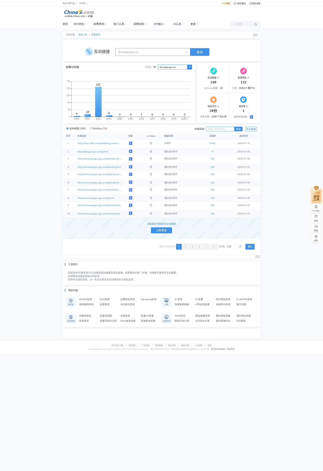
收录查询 (84, 320)
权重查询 (99, 24)
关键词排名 (85, 315)
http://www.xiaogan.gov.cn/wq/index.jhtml (99, 167)
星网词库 (139, 24)
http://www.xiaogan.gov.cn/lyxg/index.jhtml (100, 182)
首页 (65, 24)
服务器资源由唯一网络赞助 (223, 349)
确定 (250, 246)
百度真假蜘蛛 (182, 304)
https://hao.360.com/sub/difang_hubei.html (100, 143)
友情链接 (159, 345)
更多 (193, 24)
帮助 (210, 345)
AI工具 (177, 24)
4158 (212, 143)
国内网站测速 (223, 315)
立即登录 (161, 230)
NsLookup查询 (148, 299)
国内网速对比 (223, 320)
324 (212, 158)
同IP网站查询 (223, 299)
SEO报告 (241, 320)
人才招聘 (198, 345)
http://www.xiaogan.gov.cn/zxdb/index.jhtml (100, 174)
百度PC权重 (147, 315)
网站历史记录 (182, 320)
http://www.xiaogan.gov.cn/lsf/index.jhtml (99, 213)
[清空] (187, 52)
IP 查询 (178, 299)
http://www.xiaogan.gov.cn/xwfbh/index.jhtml (101, 189)
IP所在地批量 (202, 304)
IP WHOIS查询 (244, 299)
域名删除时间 (86, 304)
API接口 (158, 24)
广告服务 (146, 345)
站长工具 (82, 34)
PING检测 (180, 315)
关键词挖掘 (106, 315)
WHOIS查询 (85, 299)
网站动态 (172, 345)
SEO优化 (79, 24)
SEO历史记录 (202, 320)
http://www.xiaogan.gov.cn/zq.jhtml (96, 198)
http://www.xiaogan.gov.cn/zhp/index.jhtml (99, 158)
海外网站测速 (243, 315)
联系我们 (132, 345)
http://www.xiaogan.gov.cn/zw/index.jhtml (99, 205)
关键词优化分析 (108, 320)
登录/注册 (256, 3)
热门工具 (119, 24)
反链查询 (95, 34)
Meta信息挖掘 (128, 320)
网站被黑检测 (202, 315)
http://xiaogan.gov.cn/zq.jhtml (93, 151)
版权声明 (185, 345)
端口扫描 (241, 304)
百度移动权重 (148, 320)
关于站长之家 (117, 345)
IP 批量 (199, 299)
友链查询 (104, 304)
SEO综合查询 (127, 304)
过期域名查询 (127, 299)
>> (213, 246)
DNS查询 (105, 299)
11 (212, 151)
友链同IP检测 (223, 304)
